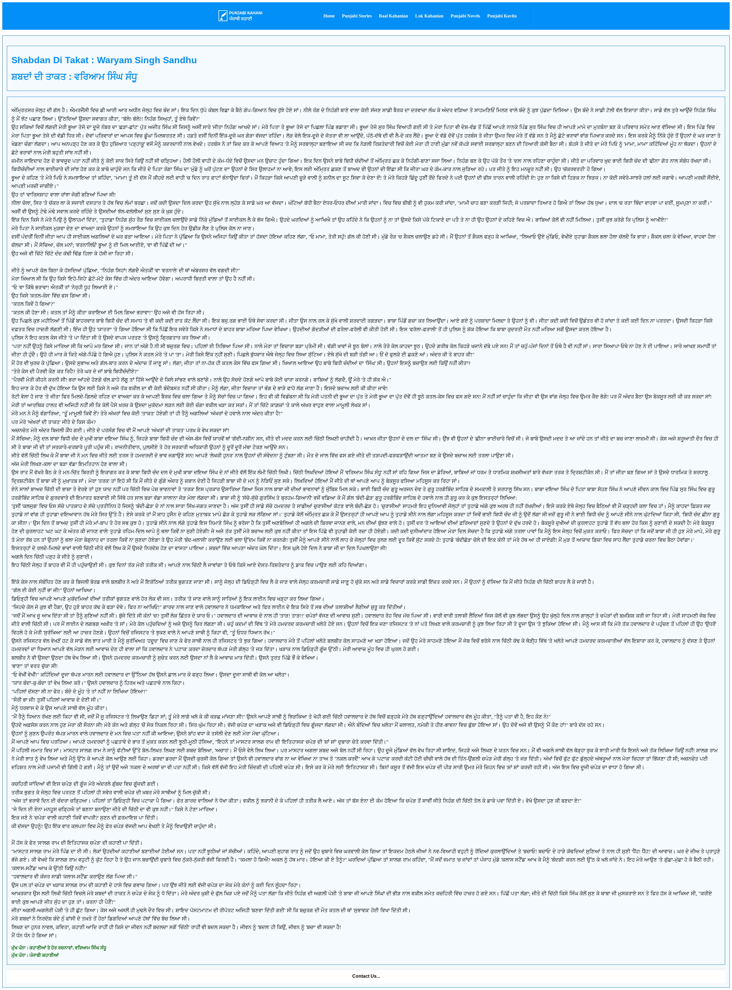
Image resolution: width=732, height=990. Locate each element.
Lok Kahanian (429, 15)
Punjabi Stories (357, 15)
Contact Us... (366, 976)
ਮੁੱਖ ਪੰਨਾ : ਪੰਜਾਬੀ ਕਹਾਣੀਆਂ (35, 955)
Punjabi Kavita (502, 15)
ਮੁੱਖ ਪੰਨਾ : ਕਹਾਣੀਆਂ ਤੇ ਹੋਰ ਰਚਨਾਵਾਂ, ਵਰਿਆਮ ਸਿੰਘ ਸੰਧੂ (58, 947)
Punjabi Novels (465, 15)
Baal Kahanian (393, 15)
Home (329, 15)
